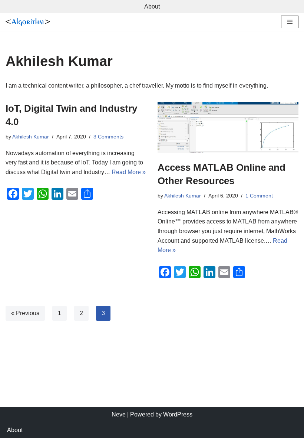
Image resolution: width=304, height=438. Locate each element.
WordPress (177, 414)
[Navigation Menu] (289, 22)
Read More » (129, 172)
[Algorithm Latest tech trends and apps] (28, 22)
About (152, 6)
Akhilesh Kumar (30, 137)
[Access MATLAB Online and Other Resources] (228, 127)
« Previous (25, 313)
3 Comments (108, 137)
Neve (119, 414)
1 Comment (259, 196)
